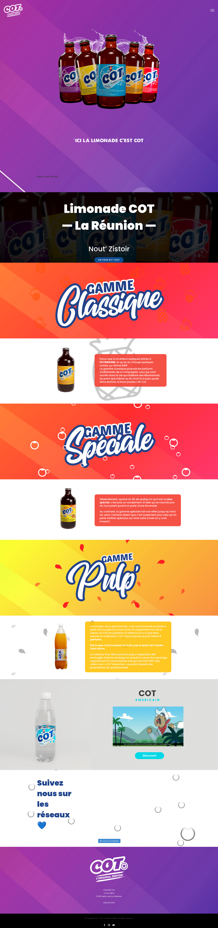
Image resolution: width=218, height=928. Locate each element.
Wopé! (114, 918)
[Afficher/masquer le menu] (212, 10)
